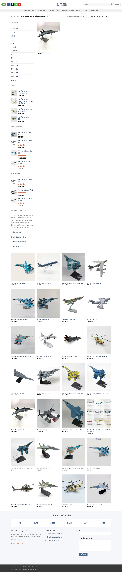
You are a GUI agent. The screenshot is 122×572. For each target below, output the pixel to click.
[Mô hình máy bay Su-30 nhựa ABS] (23, 340)
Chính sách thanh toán (18, 237)
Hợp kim (14, 32)
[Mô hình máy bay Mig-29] (48, 488)
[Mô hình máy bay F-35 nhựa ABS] (73, 413)
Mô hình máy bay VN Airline (45, 283)
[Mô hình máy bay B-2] (23, 377)
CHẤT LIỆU (74, 10)
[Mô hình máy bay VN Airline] (48, 267)
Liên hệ (94, 10)
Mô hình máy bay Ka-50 (69, 504)
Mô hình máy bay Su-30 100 (19, 319)
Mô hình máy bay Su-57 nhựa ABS (72, 283)
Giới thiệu (23, 566)
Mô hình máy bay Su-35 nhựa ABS (72, 393)
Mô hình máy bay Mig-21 (69, 319)
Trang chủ (29, 10)
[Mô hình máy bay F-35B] (73, 340)
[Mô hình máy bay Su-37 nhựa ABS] (99, 377)
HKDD (64, 10)
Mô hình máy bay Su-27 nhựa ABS (72, 468)
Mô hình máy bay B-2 (17, 393)
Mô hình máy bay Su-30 (18, 283)
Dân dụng (14, 28)
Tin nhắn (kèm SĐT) (85, 538)
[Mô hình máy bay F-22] (48, 377)
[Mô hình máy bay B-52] (99, 267)
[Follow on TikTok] (12, 4)
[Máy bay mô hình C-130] (48, 340)
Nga (12, 43)
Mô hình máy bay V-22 (43, 429)
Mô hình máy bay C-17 (94, 319)
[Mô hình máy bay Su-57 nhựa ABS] (73, 267)
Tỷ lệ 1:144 (14, 62)
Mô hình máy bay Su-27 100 (45, 319)
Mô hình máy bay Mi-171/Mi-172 (97, 356)
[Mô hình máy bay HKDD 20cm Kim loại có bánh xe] (99, 413)
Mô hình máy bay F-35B (69, 356)
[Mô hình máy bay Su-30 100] (23, 303)
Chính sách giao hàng (18, 241)
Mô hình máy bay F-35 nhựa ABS (72, 429)
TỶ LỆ (84, 10)
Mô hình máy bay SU (93, 468)
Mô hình (13, 36)
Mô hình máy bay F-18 (43, 52)
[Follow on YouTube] (19, 4)
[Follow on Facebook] (8, 4)
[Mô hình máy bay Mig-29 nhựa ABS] (23, 452)
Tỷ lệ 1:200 (14, 65)
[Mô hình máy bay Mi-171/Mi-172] (99, 340)
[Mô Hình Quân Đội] (61, 4)
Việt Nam (14, 80)
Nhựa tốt (14, 47)
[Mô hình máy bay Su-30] (23, 267)
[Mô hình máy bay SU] (99, 452)
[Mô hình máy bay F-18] (48, 36)
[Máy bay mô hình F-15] (48, 452)
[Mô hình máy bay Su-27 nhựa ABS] (73, 452)
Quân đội (53, 10)
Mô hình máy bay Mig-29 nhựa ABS (22, 468)
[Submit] (112, 4)
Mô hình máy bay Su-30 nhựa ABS (21, 356)
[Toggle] (33, 58)
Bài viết (34, 566)
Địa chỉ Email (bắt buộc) (86, 531)
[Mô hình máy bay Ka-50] (73, 488)
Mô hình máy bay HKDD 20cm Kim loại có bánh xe (99, 430)
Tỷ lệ (12, 58)
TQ (12, 54)
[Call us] (16, 4)
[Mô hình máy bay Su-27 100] (48, 303)
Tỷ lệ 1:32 (14, 69)
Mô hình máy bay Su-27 (94, 504)
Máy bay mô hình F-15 (43, 468)
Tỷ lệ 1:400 (14, 72)
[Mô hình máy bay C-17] (99, 303)
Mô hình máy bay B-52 (94, 283)
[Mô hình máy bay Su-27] (99, 488)
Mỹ (12, 39)
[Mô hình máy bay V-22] (48, 413)
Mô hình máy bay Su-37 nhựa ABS (97, 393)
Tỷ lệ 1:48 (14, 76)
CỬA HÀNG (42, 10)
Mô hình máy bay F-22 (43, 393)
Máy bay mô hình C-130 (44, 356)
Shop (29, 566)
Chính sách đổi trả (17, 246)
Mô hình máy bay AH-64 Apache (21, 504)
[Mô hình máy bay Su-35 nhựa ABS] (73, 377)
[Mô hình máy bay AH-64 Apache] (23, 488)
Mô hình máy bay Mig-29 (44, 504)
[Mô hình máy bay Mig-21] (73, 303)
